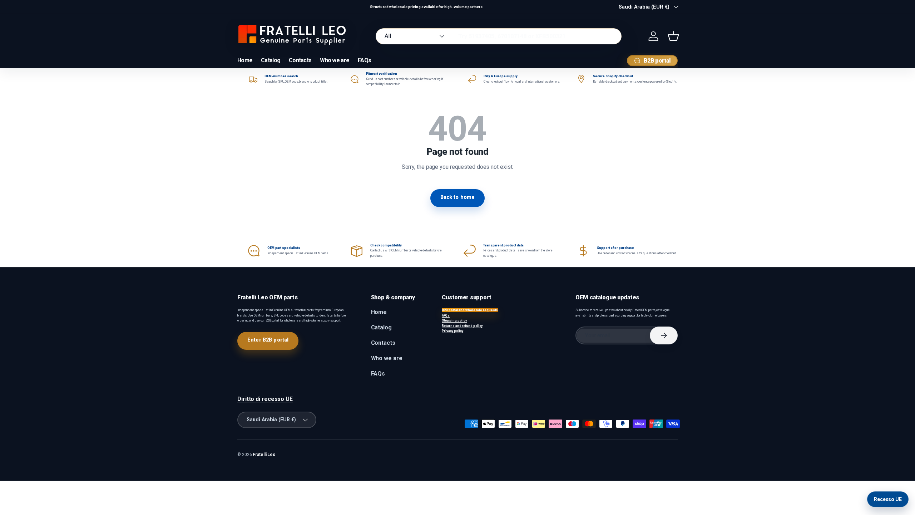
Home (244, 60)
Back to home (457, 197)
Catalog (270, 60)
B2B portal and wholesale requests (470, 310)
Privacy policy (452, 331)
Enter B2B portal (267, 340)
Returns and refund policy (462, 326)
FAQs (364, 60)
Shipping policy (454, 320)
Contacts (300, 60)
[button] (673, 36)
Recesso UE (888, 499)
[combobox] (498, 36)
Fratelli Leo (264, 454)
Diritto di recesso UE (265, 399)
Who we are (334, 60)
